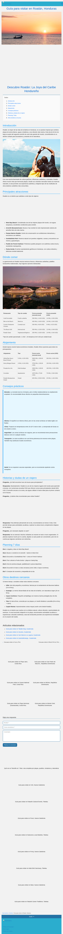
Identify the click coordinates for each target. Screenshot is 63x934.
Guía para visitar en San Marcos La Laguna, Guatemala (23, 635)
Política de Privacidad (8, 926)
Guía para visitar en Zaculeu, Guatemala (18, 632)
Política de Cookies (7, 931)
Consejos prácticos (13, 110)
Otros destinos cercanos (14, 117)
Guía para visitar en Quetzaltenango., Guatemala (21, 638)
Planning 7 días (12, 115)
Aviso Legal (6, 929)
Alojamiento (11, 108)
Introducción (11, 101)
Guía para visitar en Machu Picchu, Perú (49, 642)
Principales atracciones (14, 103)
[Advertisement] (31, 73)
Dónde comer (11, 105)
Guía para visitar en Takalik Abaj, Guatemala (19, 629)
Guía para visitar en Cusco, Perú (12, 642)
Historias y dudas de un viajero (16, 113)
